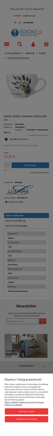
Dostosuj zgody (26, 411)
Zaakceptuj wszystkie (26, 419)
